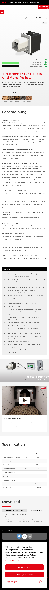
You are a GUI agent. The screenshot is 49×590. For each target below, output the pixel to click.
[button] (2, 12)
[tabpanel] (24, 370)
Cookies (4, 531)
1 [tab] (23, 380)
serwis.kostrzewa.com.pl (32, 2)
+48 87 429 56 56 (16, 2)
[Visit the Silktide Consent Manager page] (41, 581)
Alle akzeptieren (24, 567)
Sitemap (16, 531)
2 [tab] (26, 380)
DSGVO (10, 531)
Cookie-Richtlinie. (12, 560)
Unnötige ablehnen (24, 574)
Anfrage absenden (10, 66)
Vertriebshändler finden (10, 63)
